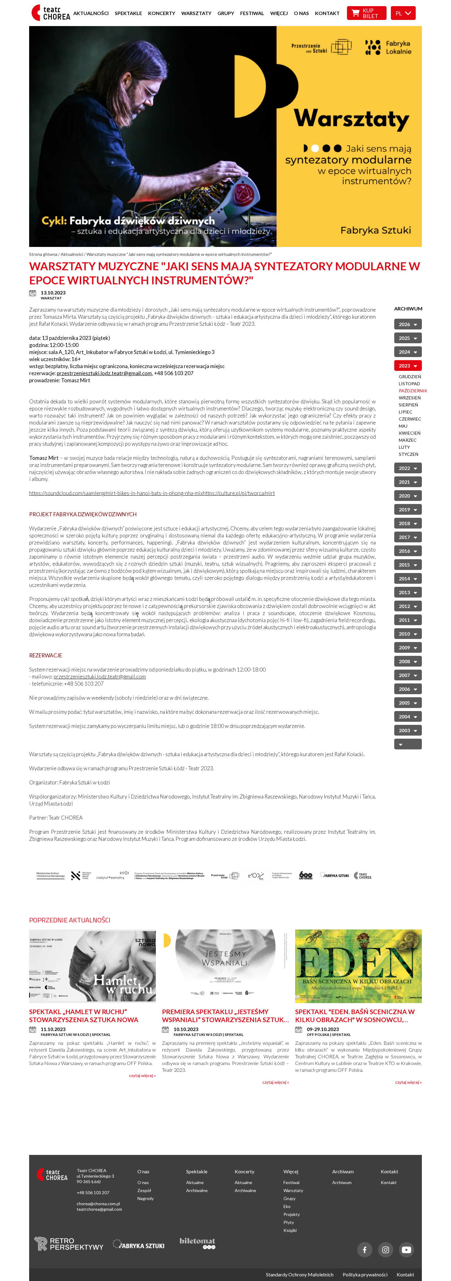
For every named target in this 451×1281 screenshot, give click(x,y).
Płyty (288, 1222)
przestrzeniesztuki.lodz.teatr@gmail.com (104, 373)
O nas (301, 13)
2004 (404, 716)
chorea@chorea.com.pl (98, 1203)
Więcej (279, 13)
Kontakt (327, 13)
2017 (404, 537)
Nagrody (145, 1198)
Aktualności (91, 13)
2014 (404, 578)
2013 (404, 592)
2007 (404, 675)
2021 (404, 482)
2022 (404, 468)
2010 (404, 634)
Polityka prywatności (365, 1274)
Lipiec (405, 411)
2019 (404, 509)
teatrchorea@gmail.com (99, 1209)
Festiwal (252, 13)
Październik (413, 390)
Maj (403, 426)
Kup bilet (370, 13)
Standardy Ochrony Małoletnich (299, 1274)
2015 (404, 564)
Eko (287, 1206)
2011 (404, 620)
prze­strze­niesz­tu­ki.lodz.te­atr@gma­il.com (100, 676)
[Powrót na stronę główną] (52, 19)
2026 (404, 324)
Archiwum (342, 1182)
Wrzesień (410, 397)
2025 (404, 338)
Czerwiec (410, 418)
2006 (404, 689)
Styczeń (408, 454)
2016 (404, 551)
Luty (404, 447)
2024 (404, 352)
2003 (404, 730)
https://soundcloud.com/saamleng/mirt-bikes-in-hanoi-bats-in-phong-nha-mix (116, 493)
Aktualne (195, 1182)
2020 (404, 495)
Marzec (408, 440)
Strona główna (43, 254)
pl (398, 13)
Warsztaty (196, 13)
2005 (404, 703)
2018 (404, 523)
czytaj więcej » (142, 1075)
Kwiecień (410, 433)
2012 (404, 606)
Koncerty (161, 13)
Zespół (144, 1190)
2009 (404, 647)
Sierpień (408, 404)
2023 (404, 365)
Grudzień (410, 376)
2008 (404, 661)
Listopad (409, 383)
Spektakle (128, 13)
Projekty (291, 1214)
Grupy (226, 13)
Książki (290, 1230)
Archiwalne (197, 1190)
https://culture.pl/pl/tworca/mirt (239, 493)
